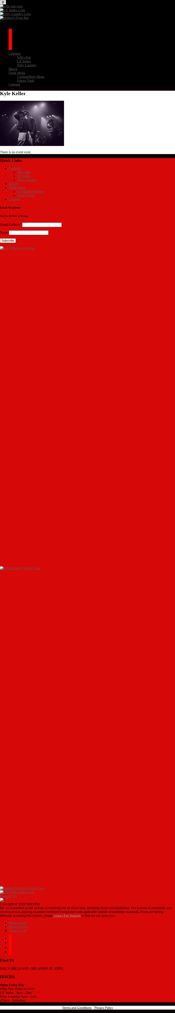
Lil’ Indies (24, 61)
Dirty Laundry (26, 65)
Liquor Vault (25, 80)
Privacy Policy (18, 926)
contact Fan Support (67, 915)
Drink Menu (17, 73)
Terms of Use (18, 930)
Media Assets (17, 923)
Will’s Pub (24, 57)
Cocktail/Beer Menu (30, 77)
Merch (13, 69)
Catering (14, 84)
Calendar (15, 53)
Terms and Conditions (77, 1007)
